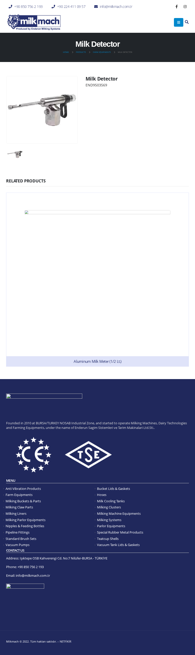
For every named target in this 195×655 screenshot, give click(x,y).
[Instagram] (185, 6)
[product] (97, 279)
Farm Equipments (19, 495)
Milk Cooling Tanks (111, 501)
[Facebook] (176, 6)
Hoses (101, 495)
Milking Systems (109, 520)
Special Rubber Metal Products (120, 532)
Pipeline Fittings (17, 532)
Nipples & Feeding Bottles (25, 526)
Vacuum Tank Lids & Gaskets (118, 545)
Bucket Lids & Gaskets (113, 489)
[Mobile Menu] (178, 22)
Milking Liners (16, 513)
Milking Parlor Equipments (25, 520)
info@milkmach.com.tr (116, 6)
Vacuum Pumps (17, 545)
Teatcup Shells (108, 539)
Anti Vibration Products (23, 489)
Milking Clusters (109, 507)
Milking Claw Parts (19, 507)
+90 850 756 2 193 (28, 6)
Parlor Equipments (111, 526)
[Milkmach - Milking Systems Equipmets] (34, 22)
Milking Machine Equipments (119, 513)
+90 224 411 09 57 (71, 6)
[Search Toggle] (187, 22)
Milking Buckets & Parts (23, 501)
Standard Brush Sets (21, 539)
